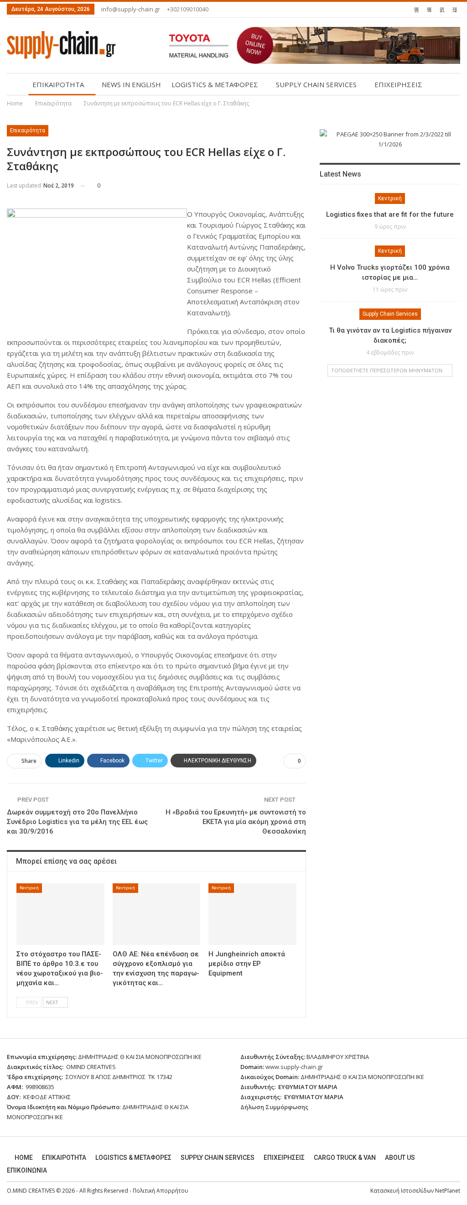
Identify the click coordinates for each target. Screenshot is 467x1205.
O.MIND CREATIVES (31, 1191)
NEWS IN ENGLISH (131, 84)
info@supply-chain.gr (130, 9)
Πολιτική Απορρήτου (160, 1191)
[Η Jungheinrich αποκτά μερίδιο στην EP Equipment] (252, 914)
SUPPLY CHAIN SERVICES (316, 84)
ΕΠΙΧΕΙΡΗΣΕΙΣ (398, 84)
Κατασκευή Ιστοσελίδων (402, 1191)
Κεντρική (29, 887)
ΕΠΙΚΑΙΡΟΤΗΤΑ (58, 84)
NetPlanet (447, 1191)
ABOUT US (400, 1157)
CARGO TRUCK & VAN (345, 1157)
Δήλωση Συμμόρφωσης (274, 1107)
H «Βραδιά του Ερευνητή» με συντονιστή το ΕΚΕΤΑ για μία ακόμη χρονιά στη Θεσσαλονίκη (236, 821)
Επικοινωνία (27, 1170)
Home (24, 1157)
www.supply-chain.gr (294, 1067)
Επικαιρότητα (27, 130)
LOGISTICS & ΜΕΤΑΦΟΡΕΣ (214, 84)
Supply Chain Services (390, 314)
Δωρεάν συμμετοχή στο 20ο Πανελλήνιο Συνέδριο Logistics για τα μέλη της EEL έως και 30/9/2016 (77, 821)
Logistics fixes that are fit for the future (390, 214)
